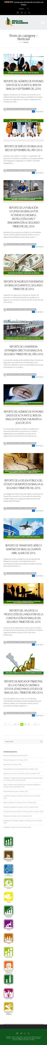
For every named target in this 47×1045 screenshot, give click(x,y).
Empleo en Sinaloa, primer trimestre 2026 (17, 827)
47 (29, 724)
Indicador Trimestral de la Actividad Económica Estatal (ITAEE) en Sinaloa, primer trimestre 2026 (23, 779)
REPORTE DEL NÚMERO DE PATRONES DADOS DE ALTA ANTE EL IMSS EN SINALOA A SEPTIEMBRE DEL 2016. (23, 84)
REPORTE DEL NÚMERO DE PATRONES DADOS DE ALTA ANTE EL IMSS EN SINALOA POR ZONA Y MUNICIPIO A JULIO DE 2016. (23, 417)
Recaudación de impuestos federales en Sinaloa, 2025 (20, 769)
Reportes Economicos (29, 109)
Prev (5, 724)
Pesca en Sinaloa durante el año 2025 (15, 755)
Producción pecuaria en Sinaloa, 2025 (15, 760)
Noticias (20, 109)
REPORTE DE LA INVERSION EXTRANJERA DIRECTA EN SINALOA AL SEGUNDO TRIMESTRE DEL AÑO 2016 (23, 350)
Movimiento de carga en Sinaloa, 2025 (15, 791)
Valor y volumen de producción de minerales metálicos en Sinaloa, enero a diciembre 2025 (22, 786)
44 (18, 724)
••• (33, 111)
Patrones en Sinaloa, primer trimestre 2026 (17, 816)
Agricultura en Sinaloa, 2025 (12, 764)
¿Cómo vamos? (12, 109)
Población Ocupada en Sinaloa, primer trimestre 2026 (20, 807)
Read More (40, 111)
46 (25, 724)
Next (38, 724)
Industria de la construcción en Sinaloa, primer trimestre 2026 (23, 811)
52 (35, 724)
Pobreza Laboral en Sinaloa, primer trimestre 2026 (19, 802)
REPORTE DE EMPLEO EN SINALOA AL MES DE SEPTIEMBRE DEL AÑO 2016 (23, 148)
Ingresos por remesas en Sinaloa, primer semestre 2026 (21, 773)
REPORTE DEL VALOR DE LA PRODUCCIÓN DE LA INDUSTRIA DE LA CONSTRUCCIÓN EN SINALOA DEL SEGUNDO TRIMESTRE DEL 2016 (23, 616)
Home (20, 42)
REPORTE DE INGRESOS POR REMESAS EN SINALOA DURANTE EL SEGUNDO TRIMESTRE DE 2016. (23, 285)
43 (15, 724)
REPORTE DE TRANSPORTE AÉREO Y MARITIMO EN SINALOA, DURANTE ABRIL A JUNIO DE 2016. (23, 549)
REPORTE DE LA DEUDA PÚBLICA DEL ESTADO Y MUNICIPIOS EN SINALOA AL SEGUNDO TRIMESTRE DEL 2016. (23, 484)
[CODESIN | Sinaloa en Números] (19, 22)
